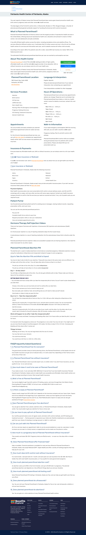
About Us (29, 507)
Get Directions (15, 84)
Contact (70, 2)
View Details (68, 66)
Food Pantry (63, 513)
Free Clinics (40, 503)
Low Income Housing (53, 503)
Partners (65, 2)
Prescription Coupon (29, 399)
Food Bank (63, 516)
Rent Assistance (52, 505)
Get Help (56, 2)
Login (74, 2)
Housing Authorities (53, 511)
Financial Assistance (14, 522)
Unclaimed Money (14, 524)
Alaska (14, 10)
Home (52, 2)
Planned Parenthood (17, 8)
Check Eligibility (68, 62)
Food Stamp (63, 503)
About (60, 2)
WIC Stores (63, 511)
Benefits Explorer (59, 532)
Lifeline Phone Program (26, 526)
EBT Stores (63, 505)
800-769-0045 (19, 137)
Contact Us (29, 512)
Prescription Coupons (42, 509)
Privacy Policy (23, 532)
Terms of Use (14, 532)
